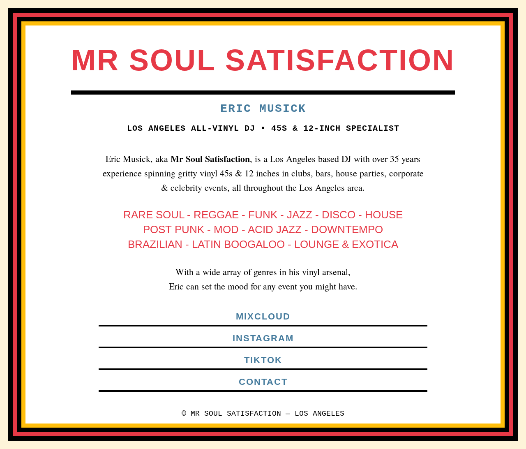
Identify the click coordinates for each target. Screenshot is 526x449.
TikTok (263, 360)
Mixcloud (263, 316)
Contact (263, 382)
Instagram (263, 338)
